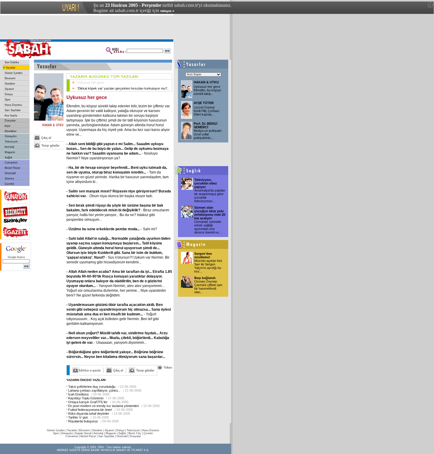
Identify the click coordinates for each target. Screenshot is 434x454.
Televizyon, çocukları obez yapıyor (205, 183)
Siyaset (9, 88)
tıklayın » (167, 11)
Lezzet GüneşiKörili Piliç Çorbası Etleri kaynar (206, 111)
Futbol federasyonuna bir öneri (90, 409)
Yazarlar (10, 67)
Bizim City (134, 433)
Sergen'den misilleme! (203, 255)
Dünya (8, 94)
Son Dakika (11, 62)
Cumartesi (10, 162)
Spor (7, 99)
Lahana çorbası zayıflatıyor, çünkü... (94, 390)
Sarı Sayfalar (12, 110)
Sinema (9, 178)
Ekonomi (9, 78)
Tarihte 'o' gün (78, 417)
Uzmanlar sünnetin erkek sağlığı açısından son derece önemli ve (207, 227)
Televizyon (11, 141)
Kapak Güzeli (83, 433)
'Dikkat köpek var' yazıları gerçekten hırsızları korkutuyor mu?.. (123, 88)
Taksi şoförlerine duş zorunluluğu (91, 386)
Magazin (9, 152)
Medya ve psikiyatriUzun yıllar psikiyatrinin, (207, 134)
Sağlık (8, 157)
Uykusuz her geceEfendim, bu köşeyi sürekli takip (207, 90)
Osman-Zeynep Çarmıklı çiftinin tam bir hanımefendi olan (208, 287)
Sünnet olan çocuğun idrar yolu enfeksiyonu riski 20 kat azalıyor (209, 213)
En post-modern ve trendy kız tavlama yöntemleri (103, 406)
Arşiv (7, 125)
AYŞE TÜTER (204, 103)
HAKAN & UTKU (206, 82)
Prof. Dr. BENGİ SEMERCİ (205, 125)
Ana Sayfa (10, 115)
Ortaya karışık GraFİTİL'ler (87, 402)
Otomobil (10, 173)
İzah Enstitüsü (78, 394)
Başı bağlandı (205, 278)
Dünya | (121, 430)
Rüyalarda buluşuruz (83, 421)
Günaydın (10, 136)
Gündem (9, 83)
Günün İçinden (13, 73)
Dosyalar (10, 120)
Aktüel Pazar (12, 167)
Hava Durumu (13, 104)
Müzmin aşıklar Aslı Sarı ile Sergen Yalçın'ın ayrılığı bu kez (208, 266)
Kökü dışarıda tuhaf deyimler (88, 413)
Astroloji (9, 146)
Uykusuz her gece (90, 82)
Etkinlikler (10, 131)
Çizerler (9, 183)
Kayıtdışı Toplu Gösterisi (85, 398)
